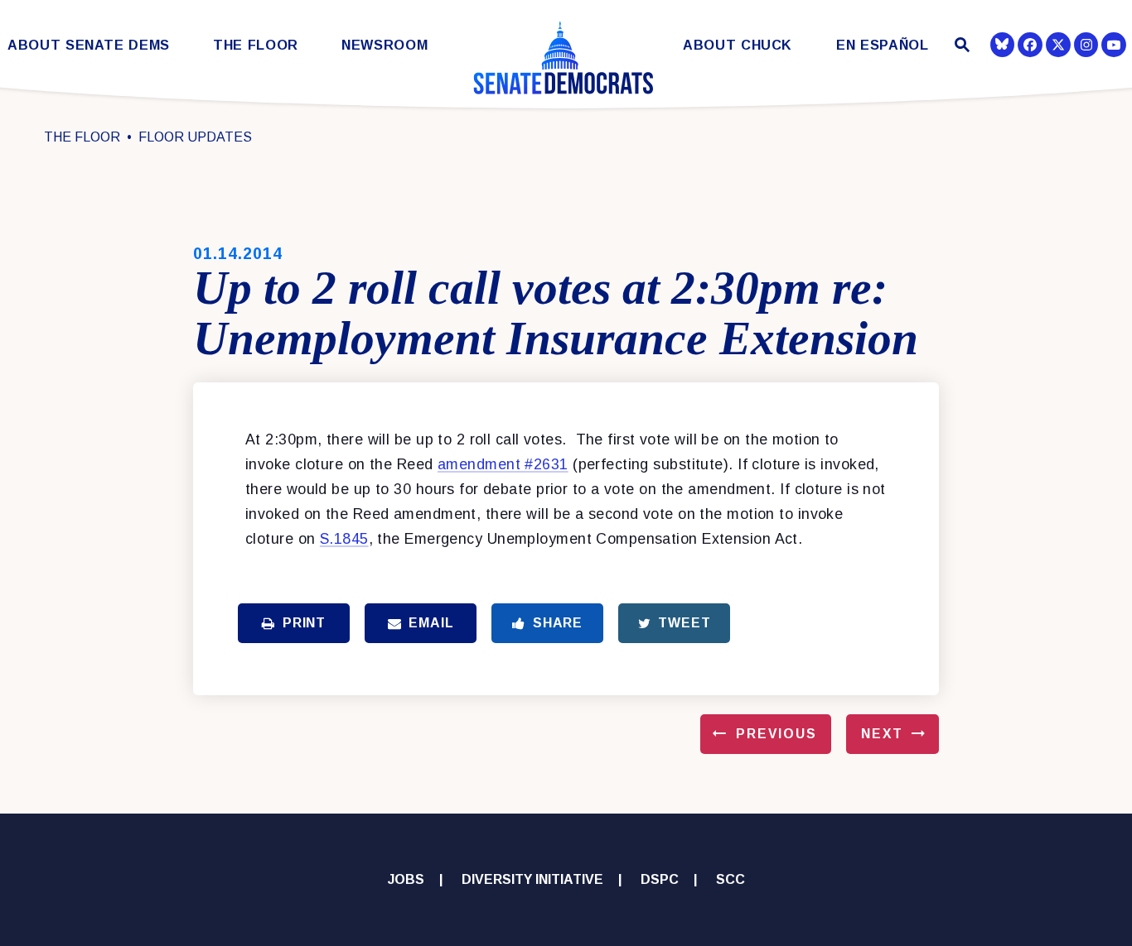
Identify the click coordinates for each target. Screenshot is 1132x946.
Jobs (406, 879)
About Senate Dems (88, 45)
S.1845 (344, 539)
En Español (882, 45)
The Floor (255, 45)
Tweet (684, 623)
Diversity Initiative (532, 879)
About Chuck (737, 45)
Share (558, 623)
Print (304, 623)
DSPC (660, 879)
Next (882, 734)
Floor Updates (195, 137)
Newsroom (384, 45)
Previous (776, 734)
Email (431, 623)
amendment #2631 (503, 464)
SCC (730, 879)
